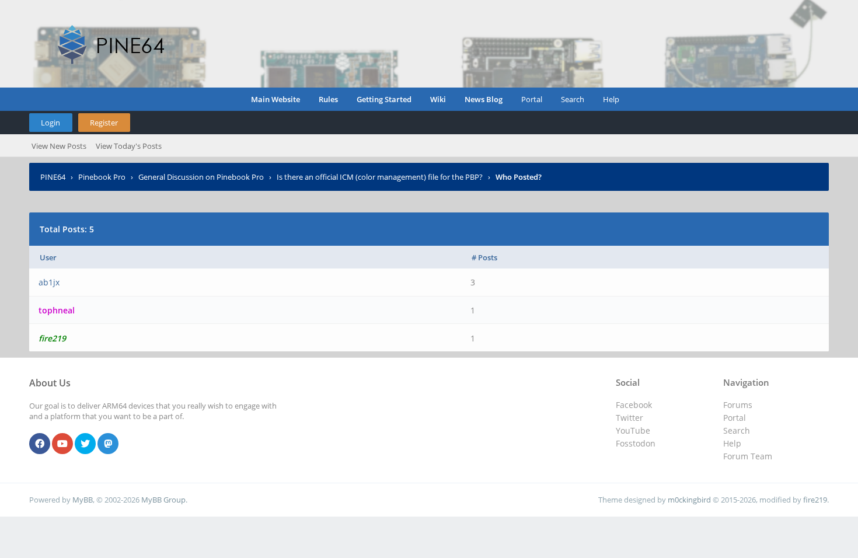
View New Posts (59, 146)
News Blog (484, 99)
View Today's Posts (129, 146)
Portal (531, 99)
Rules (328, 99)
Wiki (438, 99)
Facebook (634, 404)
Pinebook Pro (101, 177)
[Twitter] (85, 444)
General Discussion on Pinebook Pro (201, 177)
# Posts (484, 257)
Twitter (629, 417)
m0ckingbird (689, 499)
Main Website (275, 99)
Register (104, 122)
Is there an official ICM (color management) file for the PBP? (380, 177)
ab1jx (49, 282)
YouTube (633, 430)
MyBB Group (163, 499)
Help (611, 99)
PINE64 (52, 177)
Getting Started (384, 99)
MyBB (82, 499)
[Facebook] (39, 444)
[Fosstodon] (107, 444)
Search (572, 99)
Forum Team (747, 456)
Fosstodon (635, 443)
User (48, 257)
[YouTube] (62, 444)
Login (50, 122)
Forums (737, 404)
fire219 (815, 499)
